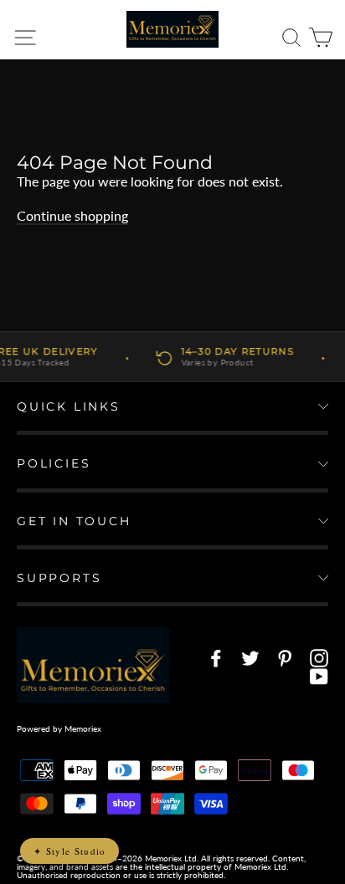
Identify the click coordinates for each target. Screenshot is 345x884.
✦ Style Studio (69, 851)
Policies (53, 463)
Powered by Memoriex (59, 728)
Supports (59, 577)
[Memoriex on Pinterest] (284, 658)
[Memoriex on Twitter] (250, 658)
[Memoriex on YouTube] (319, 676)
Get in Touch (74, 521)
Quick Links (69, 406)
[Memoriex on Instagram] (319, 658)
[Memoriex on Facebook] (216, 658)
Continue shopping (72, 215)
